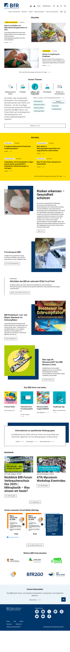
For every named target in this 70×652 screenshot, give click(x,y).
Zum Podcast (8, 410)
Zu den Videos (25, 414)
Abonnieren (33, 600)
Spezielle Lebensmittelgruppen (58, 102)
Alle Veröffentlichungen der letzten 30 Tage (33, 72)
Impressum (9, 624)
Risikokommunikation (39, 11)
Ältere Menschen (45, 441)
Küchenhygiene (38, 101)
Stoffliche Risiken (39, 107)
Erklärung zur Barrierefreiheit (13, 626)
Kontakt (21, 621)
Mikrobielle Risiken (39, 104)
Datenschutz (19, 624)
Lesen (6, 42)
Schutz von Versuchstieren (52, 11)
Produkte (30, 11)
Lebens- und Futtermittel (14, 11)
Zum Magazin (41, 412)
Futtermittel (55, 105)
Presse (38, 6)
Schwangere (30, 441)
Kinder (18, 441)
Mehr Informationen (59, 410)
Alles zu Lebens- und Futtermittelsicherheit (46, 98)
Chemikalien (24, 11)
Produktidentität (56, 109)
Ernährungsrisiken (39, 111)
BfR (16, 110)
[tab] (10, 89)
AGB (15, 621)
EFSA (41, 281)
